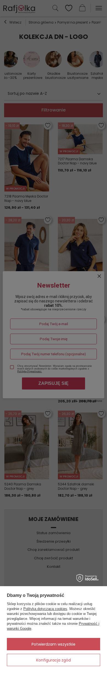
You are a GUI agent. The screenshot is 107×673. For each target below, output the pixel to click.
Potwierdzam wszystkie (53, 644)
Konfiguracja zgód (53, 660)
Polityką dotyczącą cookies (45, 609)
